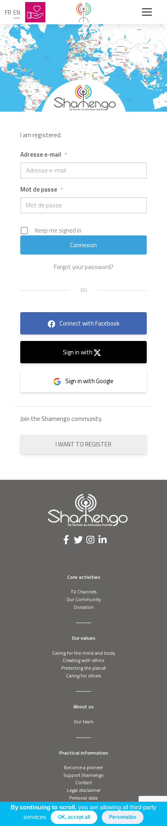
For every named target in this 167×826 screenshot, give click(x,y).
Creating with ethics (83, 660)
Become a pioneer (83, 767)
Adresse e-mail (43, 154)
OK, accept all (74, 817)
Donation (84, 607)
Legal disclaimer (84, 790)
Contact (83, 782)
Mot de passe (41, 189)
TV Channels (83, 591)
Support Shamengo (84, 775)
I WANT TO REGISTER (83, 444)
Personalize (122, 817)
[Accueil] (83, 12)
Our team (84, 721)
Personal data (83, 797)
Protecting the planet (83, 667)
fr (8, 12)
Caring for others (83, 675)
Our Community (83, 599)
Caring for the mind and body (83, 652)
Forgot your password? (83, 267)
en (16, 12)
